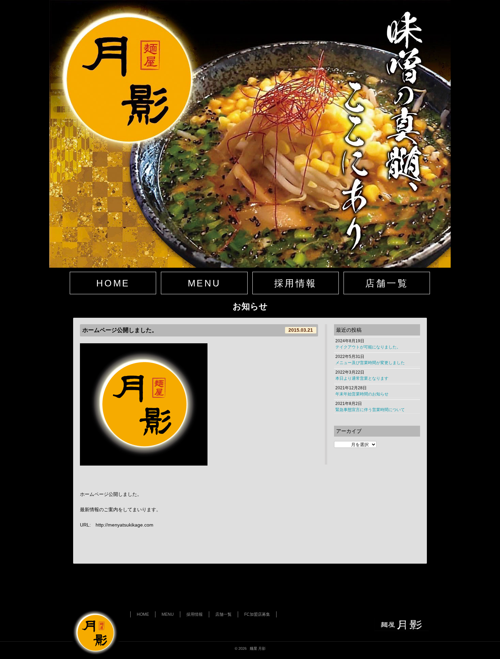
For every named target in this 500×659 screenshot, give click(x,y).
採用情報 (295, 283)
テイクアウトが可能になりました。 (368, 347)
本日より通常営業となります (361, 378)
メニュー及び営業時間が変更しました (370, 362)
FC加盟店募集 (257, 614)
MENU (204, 283)
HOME (113, 283)
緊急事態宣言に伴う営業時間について (370, 409)
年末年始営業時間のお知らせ (361, 394)
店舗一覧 (386, 283)
